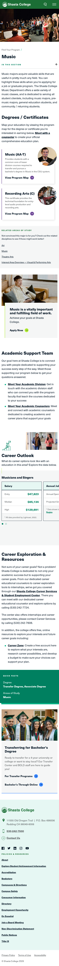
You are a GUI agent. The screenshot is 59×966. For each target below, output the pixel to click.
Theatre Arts (8, 256)
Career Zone (16, 645)
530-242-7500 (15, 831)
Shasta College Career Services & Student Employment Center (29, 593)
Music (5, 251)
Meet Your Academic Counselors (29, 406)
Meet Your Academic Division (26, 384)
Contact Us (13, 838)
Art (3, 245)
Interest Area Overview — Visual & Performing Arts (26, 262)
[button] (54, 4)
